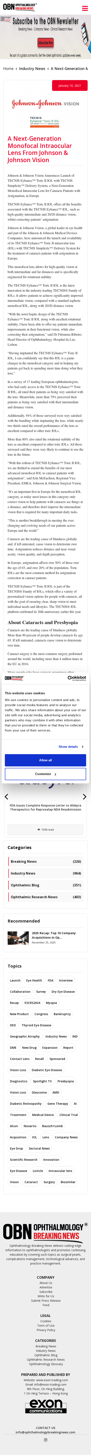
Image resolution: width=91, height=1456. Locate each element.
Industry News (32, 68)
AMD (55, 1092)
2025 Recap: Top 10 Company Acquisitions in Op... (54, 935)
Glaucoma (39, 1092)
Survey (41, 992)
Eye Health (34, 980)
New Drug (29, 1048)
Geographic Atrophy (25, 1036)
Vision (14, 1182)
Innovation (51, 1160)
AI (75, 1104)
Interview (66, 980)
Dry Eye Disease (63, 992)
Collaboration (20, 992)
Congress (41, 1014)
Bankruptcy (62, 1014)
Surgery (49, 1182)
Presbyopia (66, 1081)
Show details (68, 746)
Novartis (30, 1126)
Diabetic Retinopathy (26, 1104)
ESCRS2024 (32, 1003)
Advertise (46, 1287)
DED (13, 1025)
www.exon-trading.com (52, 1380)
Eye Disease (18, 1171)
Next (85, 796)
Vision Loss (18, 1070)
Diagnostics (18, 1081)
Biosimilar (68, 1182)
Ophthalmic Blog (46, 885)
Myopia (51, 1003)
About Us (46, 1283)
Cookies (45, 1321)
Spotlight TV (42, 1081)
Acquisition (18, 1137)
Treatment (18, 1115)
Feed (46, 1305)
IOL (34, 1137)
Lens (46, 1137)
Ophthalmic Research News (46, 897)
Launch (15, 980)
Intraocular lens (60, 1171)
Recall (39, 1059)
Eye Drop (16, 1148)
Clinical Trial (68, 1115)
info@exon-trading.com (50, 1384)
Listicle (38, 1171)
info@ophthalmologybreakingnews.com (45, 1432)
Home (8, 68)
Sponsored (57, 1059)
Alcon (14, 1126)
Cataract (31, 1182)
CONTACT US (45, 1428)
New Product (19, 1014)
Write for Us (46, 1296)
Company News (66, 1137)
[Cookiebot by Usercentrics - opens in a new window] (67, 678)
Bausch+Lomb (52, 1126)
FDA (50, 980)
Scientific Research (23, 1160)
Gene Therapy (57, 1104)
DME (13, 1048)
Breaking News (46, 861)
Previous (6, 796)
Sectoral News (39, 1148)
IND (75, 1036)
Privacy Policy (46, 1330)
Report (68, 1048)
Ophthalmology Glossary (46, 1364)
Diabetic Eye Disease (47, 1070)
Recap (14, 1003)
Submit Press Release (46, 1301)
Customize (43, 774)
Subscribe (45, 1292)
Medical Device (43, 1115)
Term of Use (46, 1325)
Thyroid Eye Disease (36, 1025)
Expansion (50, 1048)
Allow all (45, 760)
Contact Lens (19, 1059)
